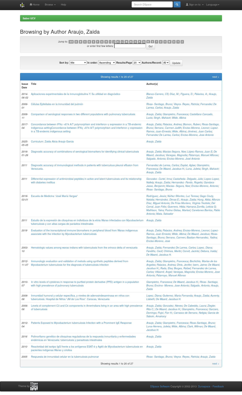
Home (36, 4)
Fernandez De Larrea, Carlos (162, 135)
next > (215, 76)
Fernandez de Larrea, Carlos (162, 165)
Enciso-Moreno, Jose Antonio (197, 135)
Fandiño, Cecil (154, 251)
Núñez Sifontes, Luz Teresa (182, 196)
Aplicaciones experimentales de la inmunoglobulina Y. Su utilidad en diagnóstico (75, 94)
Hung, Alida (203, 199)
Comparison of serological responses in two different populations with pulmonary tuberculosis (83, 114)
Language (212, 4)
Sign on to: (195, 4)
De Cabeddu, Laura (195, 305)
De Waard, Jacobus (198, 234)
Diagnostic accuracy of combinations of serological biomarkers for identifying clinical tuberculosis (85, 151)
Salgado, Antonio (155, 158)
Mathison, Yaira (155, 210)
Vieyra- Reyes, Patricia (186, 104)
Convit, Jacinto (191, 251)
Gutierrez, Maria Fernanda (178, 295)
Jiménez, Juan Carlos (200, 131)
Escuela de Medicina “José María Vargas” (54, 196)
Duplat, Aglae (187, 165)
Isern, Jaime (200, 264)
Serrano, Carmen (175, 237)
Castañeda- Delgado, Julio (188, 178)
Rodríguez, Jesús (156, 196)
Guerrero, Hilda (176, 206)
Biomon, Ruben (191, 124)
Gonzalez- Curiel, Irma (159, 178)
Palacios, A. (201, 94)
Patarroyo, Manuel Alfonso (203, 155)
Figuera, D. (187, 94)
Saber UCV (29, 18)
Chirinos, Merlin (172, 251)
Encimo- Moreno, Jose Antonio (171, 285)
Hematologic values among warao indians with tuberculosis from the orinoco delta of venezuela (84, 247)
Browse (49, 4)
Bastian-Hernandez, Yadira (202, 237)
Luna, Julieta (193, 168)
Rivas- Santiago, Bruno (159, 104)
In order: (92, 62)
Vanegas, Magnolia (176, 155)
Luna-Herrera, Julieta (158, 326)
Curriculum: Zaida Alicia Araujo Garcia (52, 141)
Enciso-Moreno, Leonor (196, 127)
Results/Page (124, 62)
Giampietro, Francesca (175, 114)
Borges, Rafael (182, 268)
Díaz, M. (174, 94)
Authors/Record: (152, 62)
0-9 (71, 41)
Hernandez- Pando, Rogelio (186, 182)
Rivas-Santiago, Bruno (202, 323)
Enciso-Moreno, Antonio (204, 186)
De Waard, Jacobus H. (172, 168)
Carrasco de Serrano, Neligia (190, 312)
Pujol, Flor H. (165, 312)
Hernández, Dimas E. (167, 199)
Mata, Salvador (164, 213)
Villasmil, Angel (163, 271)
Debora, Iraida (209, 251)
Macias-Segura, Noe (174, 151)
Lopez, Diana (204, 247)
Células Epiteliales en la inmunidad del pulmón (57, 104)
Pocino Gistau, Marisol (177, 210)
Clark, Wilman (195, 326)
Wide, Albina (179, 117)
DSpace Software (160, 386)
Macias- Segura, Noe (178, 186)
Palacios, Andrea (172, 124)
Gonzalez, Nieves (172, 305)
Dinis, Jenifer (184, 264)
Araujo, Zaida (171, 107)
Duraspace (204, 386)
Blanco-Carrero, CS (157, 94)
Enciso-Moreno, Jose (158, 241)
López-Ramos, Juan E (199, 151)
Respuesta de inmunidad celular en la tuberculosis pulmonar (65, 356)
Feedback (218, 386)
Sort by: (64, 62)
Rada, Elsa (166, 268)
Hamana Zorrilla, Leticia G (201, 206)
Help (63, 4)
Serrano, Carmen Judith (167, 127)
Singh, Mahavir (162, 117)
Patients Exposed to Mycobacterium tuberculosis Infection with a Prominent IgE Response (81, 323)
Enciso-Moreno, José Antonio (183, 158)
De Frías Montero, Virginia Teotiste (190, 203)
